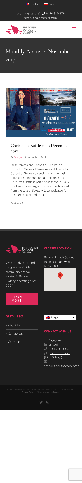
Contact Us (15, 334)
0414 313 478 (60, 349)
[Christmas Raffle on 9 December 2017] (41, 112)
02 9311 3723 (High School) (57, 355)
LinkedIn (54, 345)
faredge (18, 157)
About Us (14, 325)
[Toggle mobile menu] (74, 29)
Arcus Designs (53, 392)
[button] (60, 276)
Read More (16, 203)
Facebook (55, 340)
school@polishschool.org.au (41, 18)
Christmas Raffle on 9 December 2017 (41, 105)
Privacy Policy (28, 392)
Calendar (14, 342)
